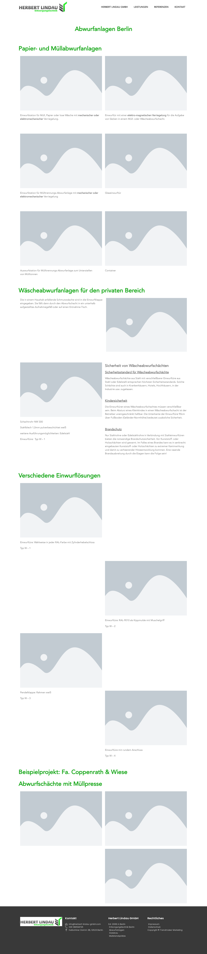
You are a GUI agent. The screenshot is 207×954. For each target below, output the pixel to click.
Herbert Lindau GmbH (114, 6)
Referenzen (161, 6)
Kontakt (180, 6)
